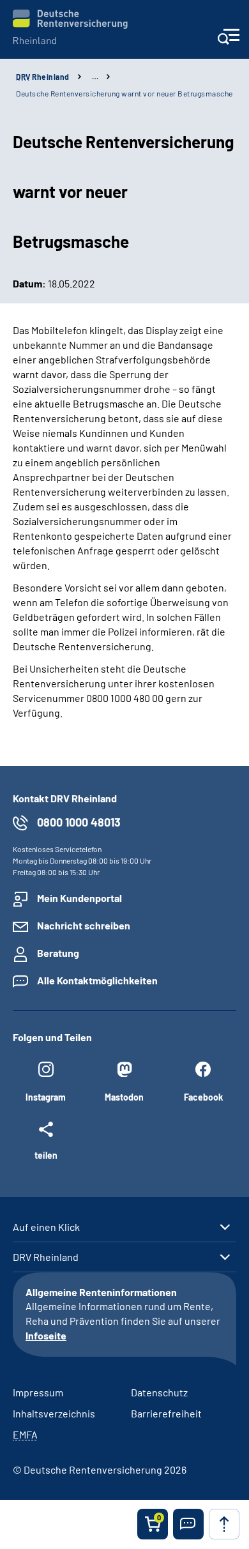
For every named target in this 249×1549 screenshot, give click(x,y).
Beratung (58, 953)
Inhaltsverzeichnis (54, 1413)
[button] (188, 1524)
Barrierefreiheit (166, 1413)
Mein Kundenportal (79, 898)
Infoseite (46, 1335)
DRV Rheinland (46, 1257)
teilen (45, 1155)
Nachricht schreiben (83, 925)
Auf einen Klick (46, 1227)
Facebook (203, 1097)
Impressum (38, 1392)
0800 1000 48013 (79, 822)
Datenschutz (159, 1392)
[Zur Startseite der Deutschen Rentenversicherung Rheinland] (70, 27)
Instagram (46, 1097)
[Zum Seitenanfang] (224, 1524)
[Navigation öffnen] (228, 40)
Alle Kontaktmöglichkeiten (97, 980)
